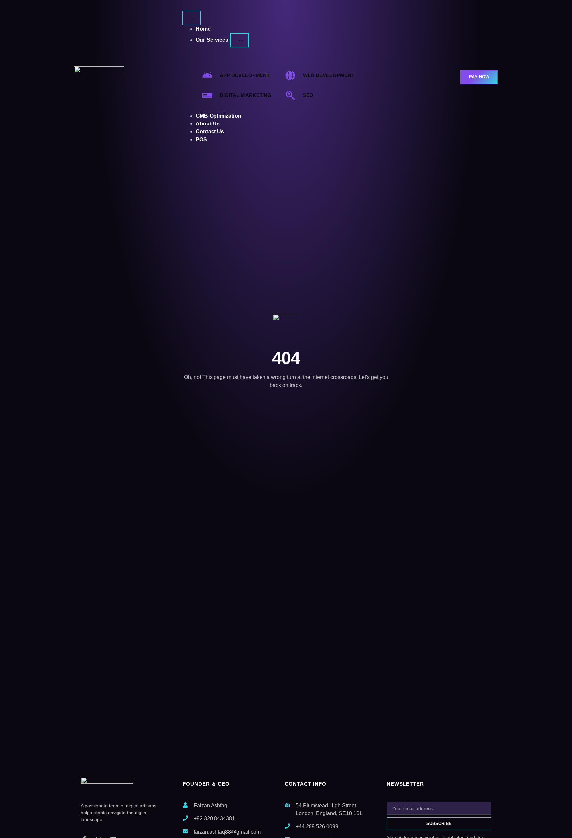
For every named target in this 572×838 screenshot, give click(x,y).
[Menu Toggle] (191, 18)
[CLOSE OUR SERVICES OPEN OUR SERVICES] (239, 40)
